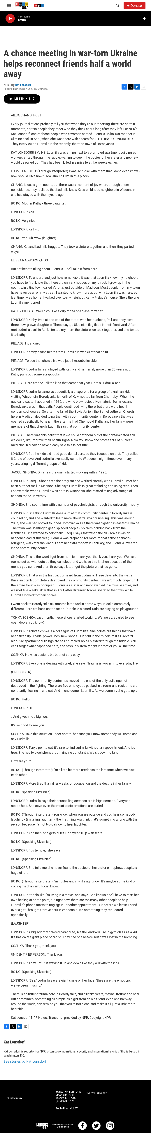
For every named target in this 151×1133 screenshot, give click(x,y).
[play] (10, 18)
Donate (136, 6)
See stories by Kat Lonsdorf (25, 1061)
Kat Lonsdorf (23, 85)
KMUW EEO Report (96, 1093)
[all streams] (145, 18)
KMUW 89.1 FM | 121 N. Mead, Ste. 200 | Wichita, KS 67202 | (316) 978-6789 (69, 1096)
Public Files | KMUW (67, 1108)
